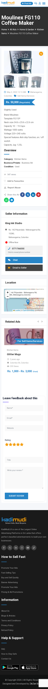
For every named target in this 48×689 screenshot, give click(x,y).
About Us (5, 611)
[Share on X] (27, 194)
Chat (15, 260)
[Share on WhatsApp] (6, 200)
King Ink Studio (13, 223)
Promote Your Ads (9, 568)
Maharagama (36, 92)
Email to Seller (19, 267)
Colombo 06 (15, 363)
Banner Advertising (9, 582)
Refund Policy (7, 630)
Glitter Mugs (14, 354)
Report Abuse (14, 187)
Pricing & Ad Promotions (12, 592)
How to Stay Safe (9, 654)
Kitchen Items (20, 159)
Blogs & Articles (8, 616)
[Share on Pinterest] (38, 194)
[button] (28, 302)
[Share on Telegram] (11, 200)
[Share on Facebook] (22, 194)
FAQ (3, 649)
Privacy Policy (7, 625)
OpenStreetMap (28, 310)
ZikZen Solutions (37, 683)
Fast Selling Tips (8, 573)
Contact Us (6, 659)
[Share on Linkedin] (33, 194)
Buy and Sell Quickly (10, 577)
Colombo (8, 96)
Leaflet (17, 310)
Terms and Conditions (11, 620)
